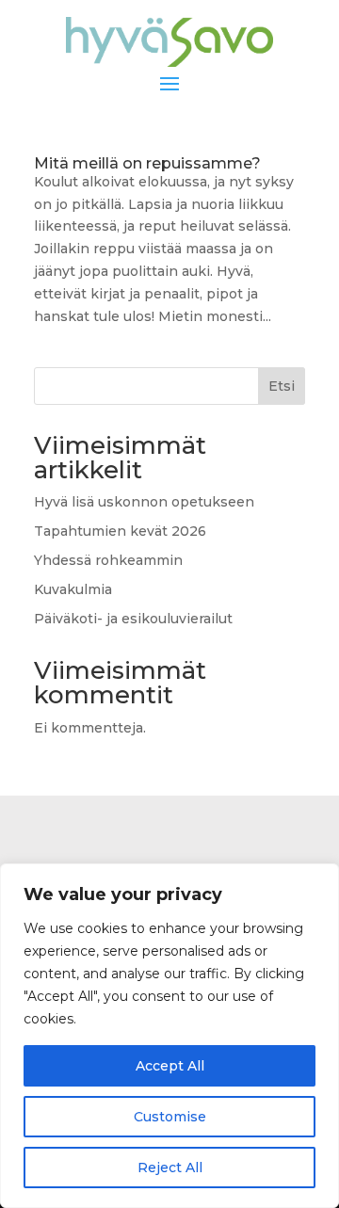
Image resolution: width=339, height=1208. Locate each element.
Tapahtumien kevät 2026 (120, 531)
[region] (169, 1035)
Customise (170, 1116)
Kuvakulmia (73, 589)
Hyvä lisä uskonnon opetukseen (144, 501)
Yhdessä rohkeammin (108, 560)
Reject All (169, 1167)
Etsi (281, 386)
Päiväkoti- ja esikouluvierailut (133, 618)
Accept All (170, 1065)
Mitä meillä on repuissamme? (147, 163)
